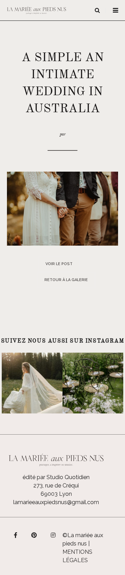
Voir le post (59, 264)
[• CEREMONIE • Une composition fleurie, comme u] (92, 383)
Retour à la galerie (66, 280)
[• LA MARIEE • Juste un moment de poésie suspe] (32, 383)
